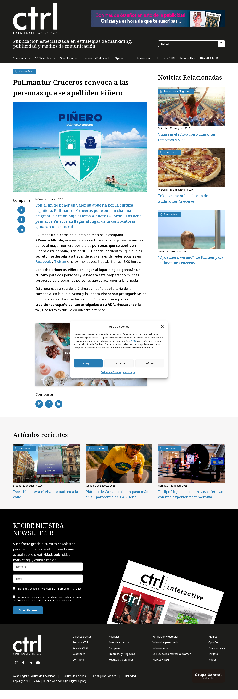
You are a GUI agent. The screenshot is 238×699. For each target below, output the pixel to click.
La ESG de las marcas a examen (171, 654)
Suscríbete (79, 654)
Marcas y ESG (160, 659)
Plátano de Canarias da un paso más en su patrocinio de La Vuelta (117, 494)
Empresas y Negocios (122, 654)
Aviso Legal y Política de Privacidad (34, 676)
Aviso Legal (129, 372)
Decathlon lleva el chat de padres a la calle (45, 494)
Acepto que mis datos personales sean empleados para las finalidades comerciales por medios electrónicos (47, 598)
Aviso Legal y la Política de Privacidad (61, 588)
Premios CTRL (81, 642)
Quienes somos (82, 636)
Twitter (60, 261)
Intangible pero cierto (165, 642)
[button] (162, 326)
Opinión (213, 642)
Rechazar (119, 363)
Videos (212, 659)
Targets (213, 654)
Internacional (160, 648)
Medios (212, 636)
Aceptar (88, 363)
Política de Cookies (111, 372)
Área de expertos (119, 642)
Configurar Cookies (104, 676)
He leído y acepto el (50, 588)
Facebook (43, 261)
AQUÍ (134, 341)
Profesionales (216, 648)
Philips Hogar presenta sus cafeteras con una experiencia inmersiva (190, 494)
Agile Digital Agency (74, 681)
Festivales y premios (121, 659)
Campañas (115, 648)
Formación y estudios (165, 636)
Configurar (150, 363)
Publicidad (130, 676)
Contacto (78, 659)
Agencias (114, 636)
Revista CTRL (81, 648)
